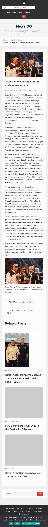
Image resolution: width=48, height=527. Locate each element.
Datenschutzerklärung (31, 523)
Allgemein (10, 508)
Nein (17, 523)
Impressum (37, 511)
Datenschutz (24, 514)
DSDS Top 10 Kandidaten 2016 (21, 302)
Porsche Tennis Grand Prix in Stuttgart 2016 (21, 311)
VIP (29, 511)
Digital (22, 511)
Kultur (8, 511)
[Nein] (45, 521)
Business (20, 508)
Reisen (39, 508)
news (24, 90)
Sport (15, 511)
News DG (24, 26)
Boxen (34, 90)
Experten (30, 508)
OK (11, 523)
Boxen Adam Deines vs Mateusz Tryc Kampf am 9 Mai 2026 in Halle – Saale (23, 378)
